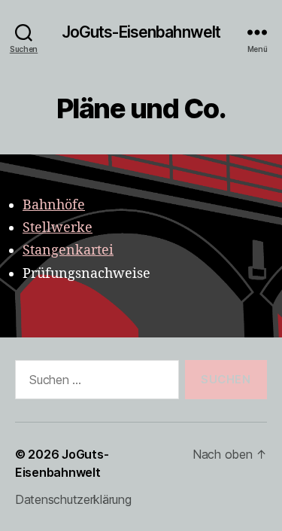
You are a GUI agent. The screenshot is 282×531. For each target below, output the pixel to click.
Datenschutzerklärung (73, 499)
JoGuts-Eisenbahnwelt (141, 32)
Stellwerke (57, 228)
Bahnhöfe (54, 205)
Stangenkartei (68, 250)
